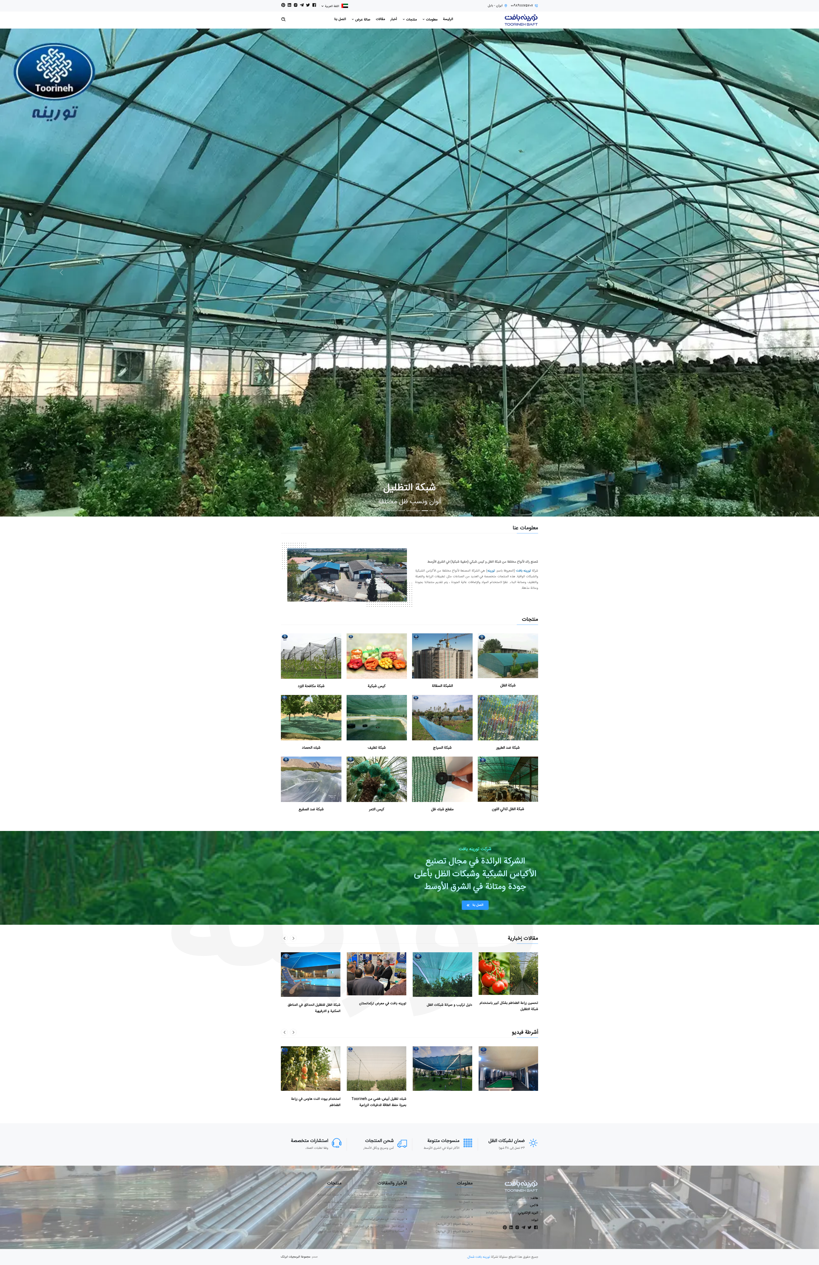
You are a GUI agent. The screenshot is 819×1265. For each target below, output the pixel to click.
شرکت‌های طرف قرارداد (455, 1217)
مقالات (380, 19)
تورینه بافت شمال (479, 1257)
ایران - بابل (495, 5)
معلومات (431, 20)
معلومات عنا (462, 1195)
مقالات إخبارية (523, 938)
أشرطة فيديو (525, 1032)
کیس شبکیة (377, 686)
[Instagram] (295, 6)
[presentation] (293, 938)
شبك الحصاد (311, 748)
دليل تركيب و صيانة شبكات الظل (317, 1005)
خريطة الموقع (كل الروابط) (453, 1224)
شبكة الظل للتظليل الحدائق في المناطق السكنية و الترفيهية (379, 1229)
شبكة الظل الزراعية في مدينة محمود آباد (312, 1099)
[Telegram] (301, 6)
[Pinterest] (283, 6)
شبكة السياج (442, 748)
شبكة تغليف (377, 748)
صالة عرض (362, 20)
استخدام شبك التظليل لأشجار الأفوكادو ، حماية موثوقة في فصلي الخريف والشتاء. (378, 1102)
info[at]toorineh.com (501, 1213)
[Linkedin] (289, 6)
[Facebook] (314, 6)
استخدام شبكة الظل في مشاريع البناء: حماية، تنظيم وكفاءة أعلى (446, 1008)
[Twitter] (308, 6)
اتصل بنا (340, 19)
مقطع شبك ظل (442, 809)
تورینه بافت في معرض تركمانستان (382, 1219)
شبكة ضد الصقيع (311, 809)
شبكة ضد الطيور (508, 748)
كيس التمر (376, 809)
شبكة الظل (508, 686)
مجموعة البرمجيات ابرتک (295, 1256)
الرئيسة (448, 19)
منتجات (411, 20)
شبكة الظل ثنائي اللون (508, 809)
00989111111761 (519, 1205)
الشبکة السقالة (442, 686)
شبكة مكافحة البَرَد (311, 686)
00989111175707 (522, 5)
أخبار (394, 19)
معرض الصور (462, 1209)
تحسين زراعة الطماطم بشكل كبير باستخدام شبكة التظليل (377, 1209)
